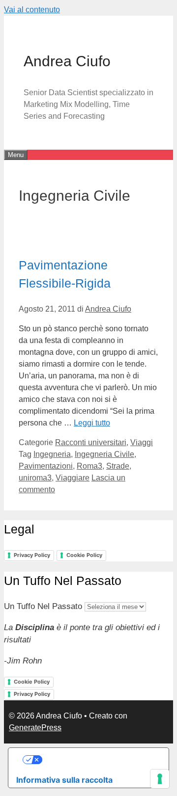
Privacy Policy (32, 555)
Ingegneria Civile (104, 454)
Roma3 (89, 466)
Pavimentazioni (46, 466)
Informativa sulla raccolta (64, 780)
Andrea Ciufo (67, 61)
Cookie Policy (84, 555)
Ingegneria (52, 454)
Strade (117, 466)
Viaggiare (72, 478)
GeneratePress (35, 727)
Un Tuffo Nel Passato (43, 606)
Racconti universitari (90, 442)
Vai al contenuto (32, 9)
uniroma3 (35, 478)
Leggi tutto (92, 423)
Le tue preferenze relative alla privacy (98, 760)
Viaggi (141, 442)
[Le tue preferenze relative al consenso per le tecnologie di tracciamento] (159, 778)
